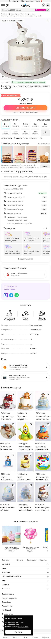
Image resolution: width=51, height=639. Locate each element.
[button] (47, 154)
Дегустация (31, 560)
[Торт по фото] (48, 10)
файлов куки (23, 626)
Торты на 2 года (36, 325)
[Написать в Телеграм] (11, 295)
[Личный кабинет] (7, 5)
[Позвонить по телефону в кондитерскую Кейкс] (48, 5)
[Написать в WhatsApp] (16, 295)
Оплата (20, 560)
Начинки (43, 560)
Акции (25, 637)
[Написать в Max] (6, 295)
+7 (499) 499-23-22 (31, 112)
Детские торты (36, 330)
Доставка (5, 560)
